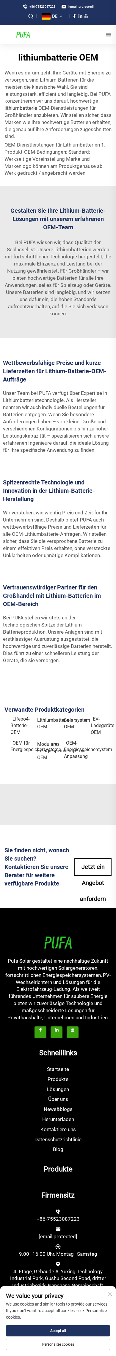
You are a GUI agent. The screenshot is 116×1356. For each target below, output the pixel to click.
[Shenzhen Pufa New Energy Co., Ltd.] (22, 34)
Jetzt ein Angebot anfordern (93, 869)
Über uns (58, 1099)
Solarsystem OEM (74, 723)
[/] (58, 942)
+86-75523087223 (42, 7)
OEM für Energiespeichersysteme (20, 746)
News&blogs (58, 1109)
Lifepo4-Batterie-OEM (20, 725)
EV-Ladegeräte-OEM (101, 725)
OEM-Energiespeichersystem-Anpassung (74, 749)
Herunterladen (58, 1119)
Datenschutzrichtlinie (58, 1139)
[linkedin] (80, 16)
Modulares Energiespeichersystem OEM (47, 750)
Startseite (58, 1069)
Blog (58, 1149)
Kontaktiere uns (58, 1129)
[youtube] (86, 16)
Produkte (58, 1079)
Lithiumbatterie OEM (47, 723)
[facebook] (74, 16)
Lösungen (58, 1089)
